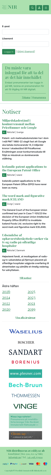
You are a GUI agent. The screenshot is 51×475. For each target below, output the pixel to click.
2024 (6, 297)
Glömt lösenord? (26, 51)
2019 (31, 309)
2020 (6, 309)
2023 (31, 297)
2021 (31, 303)
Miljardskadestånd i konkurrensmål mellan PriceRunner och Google (19, 123)
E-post (6, 26)
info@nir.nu (14, 457)
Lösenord (7, 38)
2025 (31, 291)
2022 (6, 303)
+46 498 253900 (35, 457)
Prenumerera (39, 97)
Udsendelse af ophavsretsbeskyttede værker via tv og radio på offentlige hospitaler (25, 240)
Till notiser (26, 277)
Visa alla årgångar (25, 317)
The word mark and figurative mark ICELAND (23, 197)
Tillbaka (26, 97)
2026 (6, 291)
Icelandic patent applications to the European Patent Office (24, 168)
